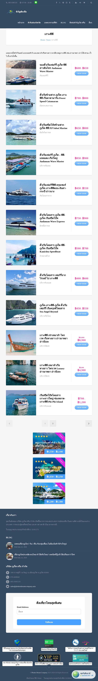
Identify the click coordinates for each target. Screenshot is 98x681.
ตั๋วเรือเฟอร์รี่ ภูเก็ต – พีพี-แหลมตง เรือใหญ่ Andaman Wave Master (52, 158)
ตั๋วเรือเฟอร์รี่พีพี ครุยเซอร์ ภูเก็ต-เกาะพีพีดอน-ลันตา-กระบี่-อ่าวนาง (53, 188)
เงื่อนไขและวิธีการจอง (33, 678)
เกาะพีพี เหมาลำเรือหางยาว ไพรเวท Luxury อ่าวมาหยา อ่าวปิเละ (52, 368)
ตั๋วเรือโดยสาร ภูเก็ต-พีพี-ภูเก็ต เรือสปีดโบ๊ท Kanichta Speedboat (52, 248)
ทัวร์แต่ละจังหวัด (34, 23)
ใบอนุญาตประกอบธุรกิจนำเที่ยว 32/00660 (58, 678)
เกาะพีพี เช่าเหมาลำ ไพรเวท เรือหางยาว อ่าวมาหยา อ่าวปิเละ (54, 338)
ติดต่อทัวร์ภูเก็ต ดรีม (77, 23)
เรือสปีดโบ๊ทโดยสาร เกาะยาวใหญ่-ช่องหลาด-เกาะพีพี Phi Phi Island (52, 398)
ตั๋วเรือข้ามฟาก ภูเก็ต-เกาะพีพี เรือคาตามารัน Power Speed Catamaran (53, 98)
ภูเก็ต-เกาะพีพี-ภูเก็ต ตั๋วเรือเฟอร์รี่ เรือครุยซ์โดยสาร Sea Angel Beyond (53, 308)
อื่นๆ (90, 23)
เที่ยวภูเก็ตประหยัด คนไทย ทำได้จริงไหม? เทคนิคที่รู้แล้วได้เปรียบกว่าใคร (44, 554)
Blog (63, 23)
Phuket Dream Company (39, 672)
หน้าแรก (21, 23)
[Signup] (76, 3)
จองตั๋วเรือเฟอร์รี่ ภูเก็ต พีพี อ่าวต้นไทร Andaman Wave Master (53, 68)
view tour (81, 73)
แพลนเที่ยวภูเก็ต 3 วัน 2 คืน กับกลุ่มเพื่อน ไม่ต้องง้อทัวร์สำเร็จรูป (40, 544)
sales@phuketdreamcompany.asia (23, 586)
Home (43, 40)
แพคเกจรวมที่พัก (50, 23)
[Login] (80, 3)
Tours (48, 40)
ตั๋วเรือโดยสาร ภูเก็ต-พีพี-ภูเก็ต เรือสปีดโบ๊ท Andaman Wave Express (52, 218)
